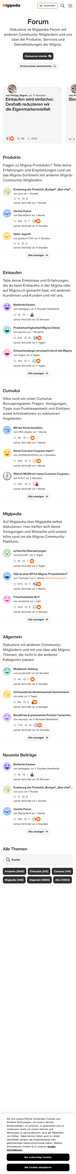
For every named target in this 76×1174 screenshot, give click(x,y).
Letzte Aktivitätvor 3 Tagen (29, 342)
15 (30, 725)
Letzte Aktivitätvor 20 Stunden (31, 730)
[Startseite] (11, 5)
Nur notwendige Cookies (38, 1157)
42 (19, 679)
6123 (34, 138)
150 (20, 221)
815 (20, 338)
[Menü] (70, 5)
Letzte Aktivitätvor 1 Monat (29, 465)
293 (20, 461)
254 (20, 607)
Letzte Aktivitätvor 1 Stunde (29, 203)
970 (20, 584)
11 (19, 199)
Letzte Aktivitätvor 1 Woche (29, 442)
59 (19, 438)
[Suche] (62, 6)
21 (29, 338)
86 (19, 702)
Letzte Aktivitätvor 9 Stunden (30, 707)
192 (20, 361)
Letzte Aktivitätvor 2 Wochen (30, 612)
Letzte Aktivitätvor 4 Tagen (29, 566)
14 (19, 314)
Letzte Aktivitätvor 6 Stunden (30, 684)
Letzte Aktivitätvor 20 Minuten (31, 319)
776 (20, 725)
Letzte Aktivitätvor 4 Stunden (30, 226)
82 (22, 138)
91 (19, 561)
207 (20, 484)
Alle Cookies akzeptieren (38, 1167)
